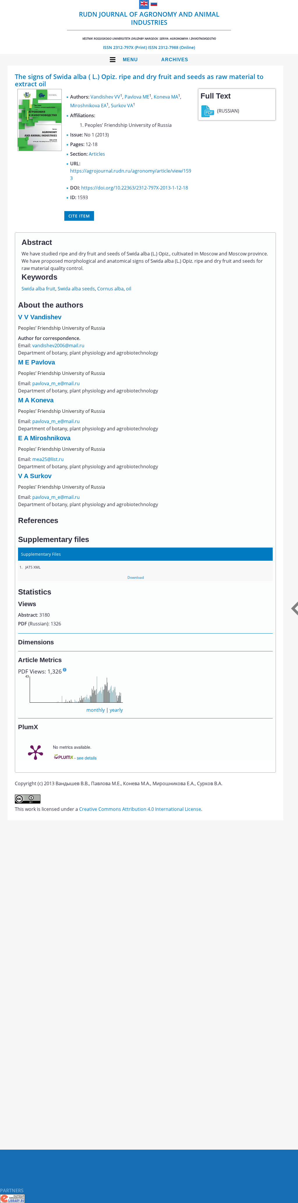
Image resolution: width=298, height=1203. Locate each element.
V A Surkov (35, 476)
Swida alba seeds (76, 288)
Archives (174, 59)
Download (135, 577)
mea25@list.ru (48, 459)
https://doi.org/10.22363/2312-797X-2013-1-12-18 (134, 188)
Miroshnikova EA (88, 106)
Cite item (79, 216)
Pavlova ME (137, 97)
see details (87, 758)
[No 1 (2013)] (39, 149)
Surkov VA (122, 106)
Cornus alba (110, 288)
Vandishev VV (105, 97)
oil (128, 288)
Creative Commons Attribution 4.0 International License (140, 809)
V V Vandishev (39, 317)
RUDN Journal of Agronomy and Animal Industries (149, 25)
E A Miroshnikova (44, 438)
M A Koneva (36, 400)
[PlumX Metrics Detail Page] (35, 751)
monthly (95, 710)
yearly (116, 710)
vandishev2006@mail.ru (58, 345)
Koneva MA (166, 97)
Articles (97, 154)
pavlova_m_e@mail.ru (56, 383)
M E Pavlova (36, 362)
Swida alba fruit (38, 288)
